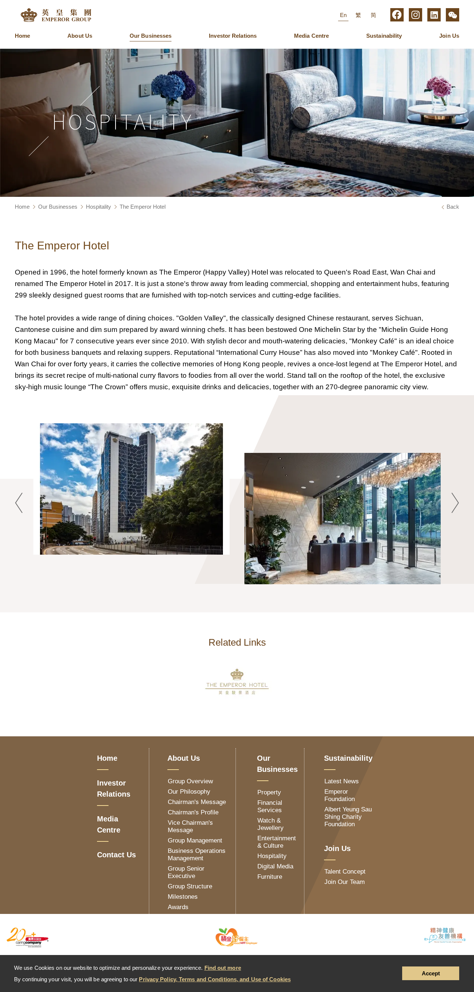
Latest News (341, 781)
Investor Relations (233, 36)
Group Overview (190, 781)
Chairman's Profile (193, 812)
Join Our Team (344, 881)
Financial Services (269, 806)
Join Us (449, 36)
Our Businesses (150, 36)
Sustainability (384, 36)
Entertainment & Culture (276, 842)
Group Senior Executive (186, 872)
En (343, 15)
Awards (178, 907)
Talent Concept (344, 871)
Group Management (195, 840)
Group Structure (190, 886)
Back (453, 207)
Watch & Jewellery (270, 824)
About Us (79, 36)
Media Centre (311, 36)
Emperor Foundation (339, 795)
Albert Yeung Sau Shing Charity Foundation (348, 817)
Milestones (183, 896)
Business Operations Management (197, 854)
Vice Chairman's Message (190, 826)
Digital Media (275, 866)
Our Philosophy (189, 791)
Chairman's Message (197, 802)
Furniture (269, 876)
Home (22, 36)
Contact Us (116, 855)
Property (269, 792)
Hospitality (98, 207)
